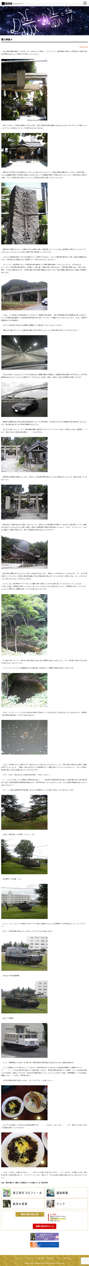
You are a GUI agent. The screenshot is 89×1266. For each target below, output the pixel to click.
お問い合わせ (67, 1258)
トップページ (21, 1258)
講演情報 (41, 1258)
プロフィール (32, 1258)
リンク (59, 1258)
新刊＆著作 (50, 1258)
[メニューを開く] (85, 3)
